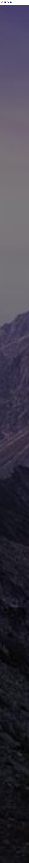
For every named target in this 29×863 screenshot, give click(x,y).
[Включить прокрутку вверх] (26, 860)
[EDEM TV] (7, 2)
